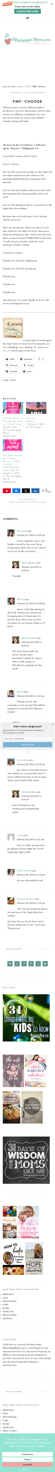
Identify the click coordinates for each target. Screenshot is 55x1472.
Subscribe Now (27, 745)
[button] (27, 726)
